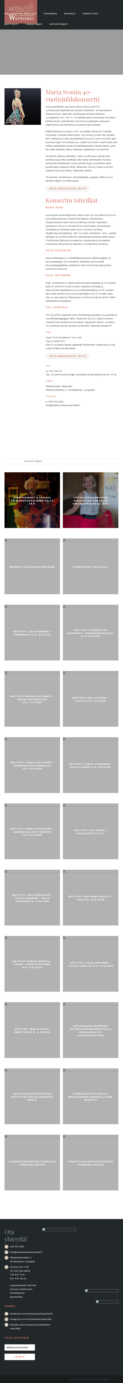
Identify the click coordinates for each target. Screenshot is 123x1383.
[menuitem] (12, 461)
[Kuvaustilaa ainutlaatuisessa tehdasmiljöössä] (90, 1162)
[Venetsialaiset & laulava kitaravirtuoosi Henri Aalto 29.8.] (32, 500)
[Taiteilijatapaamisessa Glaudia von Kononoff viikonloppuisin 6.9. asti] (90, 500)
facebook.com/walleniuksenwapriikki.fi (31, 1313)
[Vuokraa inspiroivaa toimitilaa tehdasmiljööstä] (32, 1162)
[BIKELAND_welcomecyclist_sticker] (107, 1301)
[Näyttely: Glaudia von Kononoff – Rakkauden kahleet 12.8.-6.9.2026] (90, 632)
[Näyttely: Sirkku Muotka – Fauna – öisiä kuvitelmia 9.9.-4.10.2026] (32, 964)
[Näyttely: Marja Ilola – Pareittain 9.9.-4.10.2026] (32, 1030)
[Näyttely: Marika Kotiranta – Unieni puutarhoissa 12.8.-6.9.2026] (32, 699)
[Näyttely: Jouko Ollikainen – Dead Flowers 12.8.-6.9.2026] (90, 765)
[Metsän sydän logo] (101, 1291)
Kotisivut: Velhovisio (101, 1379)
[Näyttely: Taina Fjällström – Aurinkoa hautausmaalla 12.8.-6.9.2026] (32, 765)
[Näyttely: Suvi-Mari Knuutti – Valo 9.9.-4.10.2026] (90, 897)
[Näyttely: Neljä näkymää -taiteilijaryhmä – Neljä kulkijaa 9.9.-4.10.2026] (32, 897)
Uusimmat (12, 461)
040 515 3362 (17, 1246)
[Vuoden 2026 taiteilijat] (90, 566)
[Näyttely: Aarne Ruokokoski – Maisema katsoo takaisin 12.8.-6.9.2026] (32, 831)
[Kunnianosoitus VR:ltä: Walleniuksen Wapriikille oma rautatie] (90, 1096)
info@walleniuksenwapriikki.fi (26, 1252)
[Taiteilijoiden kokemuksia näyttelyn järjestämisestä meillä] (32, 1096)
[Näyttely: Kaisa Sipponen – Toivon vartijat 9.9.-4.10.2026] (90, 964)
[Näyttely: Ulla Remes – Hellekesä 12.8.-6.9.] (90, 831)
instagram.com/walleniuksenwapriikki (31, 1319)
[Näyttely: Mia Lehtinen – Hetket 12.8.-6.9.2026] (90, 699)
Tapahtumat (33, 461)
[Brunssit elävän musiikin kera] (32, 566)
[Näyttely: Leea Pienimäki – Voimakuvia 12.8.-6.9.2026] (32, 632)
